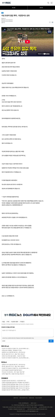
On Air (13, 7)
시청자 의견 (15, 397)
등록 (51, 341)
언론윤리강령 (31, 397)
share (50, 22)
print (52, 22)
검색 (47, 3)
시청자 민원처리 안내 (23, 397)
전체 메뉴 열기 (52, 3)
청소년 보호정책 (38, 397)
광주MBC (6, 3)
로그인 (41, 7)
